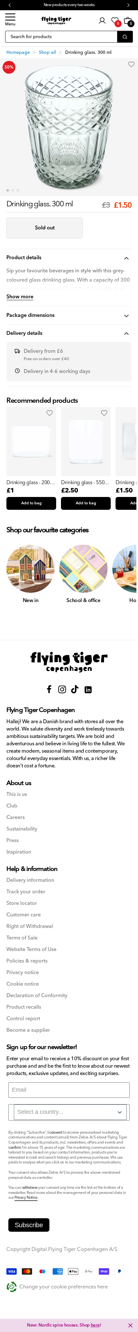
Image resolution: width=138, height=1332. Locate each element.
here (95, 1325)
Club (11, 806)
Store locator (21, 903)
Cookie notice (22, 984)
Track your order (25, 892)
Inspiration (18, 852)
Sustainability (21, 829)
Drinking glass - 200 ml (28, 482)
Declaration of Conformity (36, 995)
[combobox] (70, 1112)
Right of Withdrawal (29, 926)
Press (12, 840)
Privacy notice (22, 972)
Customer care (23, 915)
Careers (15, 817)
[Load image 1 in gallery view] (8, 190)
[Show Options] (119, 1112)
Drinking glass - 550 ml (82, 482)
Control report (23, 1018)
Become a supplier (28, 1030)
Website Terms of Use (31, 949)
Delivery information (30, 880)
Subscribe (29, 1225)
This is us (16, 794)
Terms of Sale (22, 938)
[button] (10, 20)
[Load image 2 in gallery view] (13, 190)
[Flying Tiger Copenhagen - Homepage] (56, 21)
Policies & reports (26, 961)
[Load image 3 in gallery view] (18, 190)
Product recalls (23, 1007)
